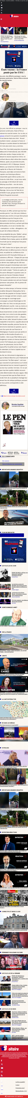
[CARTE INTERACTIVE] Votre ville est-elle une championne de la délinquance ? (11, 718)
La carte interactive (9, 699)
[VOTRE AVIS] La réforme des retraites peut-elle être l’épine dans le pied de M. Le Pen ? (13, 767)
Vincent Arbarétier (16, 596)
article (2, 136)
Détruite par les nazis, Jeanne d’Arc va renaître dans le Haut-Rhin (20, 37)
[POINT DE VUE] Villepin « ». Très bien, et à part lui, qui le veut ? (7, 38)
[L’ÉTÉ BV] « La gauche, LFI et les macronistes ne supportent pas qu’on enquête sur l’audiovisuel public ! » (14, 694)
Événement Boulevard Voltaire (12, 952)
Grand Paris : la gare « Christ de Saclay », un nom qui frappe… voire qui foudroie (13, 651)
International (21, 91)
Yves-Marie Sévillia (16, 1005)
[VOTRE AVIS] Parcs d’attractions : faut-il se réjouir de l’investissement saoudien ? (14, 785)
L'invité (4, 656)
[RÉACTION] (13, 870)
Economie (8, 91)
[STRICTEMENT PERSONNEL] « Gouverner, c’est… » (13, 625)
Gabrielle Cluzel (15, 1017)
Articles (4, 91)
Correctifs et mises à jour (11, 911)
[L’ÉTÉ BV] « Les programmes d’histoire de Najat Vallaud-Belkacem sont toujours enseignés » (12, 675)
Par (5, 41)
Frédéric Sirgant (15, 589)
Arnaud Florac (15, 576)
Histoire (12, 91)
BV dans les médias (8, 723)
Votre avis (5, 748)
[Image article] (7, 30)
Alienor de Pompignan (16, 989)
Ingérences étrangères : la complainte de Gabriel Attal (14, 948)
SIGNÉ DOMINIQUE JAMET (9, 607)
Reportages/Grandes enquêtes (12, 469)
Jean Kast (14, 603)
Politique (26, 91)
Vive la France (6, 632)
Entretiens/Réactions (9, 832)
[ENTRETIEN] (13, 851)
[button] (14, 527)
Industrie (16, 91)
